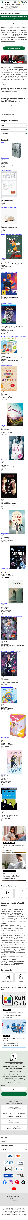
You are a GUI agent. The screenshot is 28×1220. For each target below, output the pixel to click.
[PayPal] (19, 1169)
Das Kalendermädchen (6, 170)
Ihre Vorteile (4, 1150)
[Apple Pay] (8, 1169)
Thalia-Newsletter (9, 951)
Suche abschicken (9, 9)
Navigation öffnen (2, 7)
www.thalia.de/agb (19, 963)
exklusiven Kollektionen (15, 935)
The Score (4, 774)
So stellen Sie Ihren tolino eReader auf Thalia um (14, 17)
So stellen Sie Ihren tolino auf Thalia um (14, 839)
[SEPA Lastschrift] (9, 1163)
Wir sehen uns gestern (6, 365)
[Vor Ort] (15, 2)
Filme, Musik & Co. (7, 893)
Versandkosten (22, 1214)
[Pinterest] (17, 1182)
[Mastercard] (18, 1156)
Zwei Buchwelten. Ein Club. (14, 1006)
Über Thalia (4, 1137)
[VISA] (10, 1156)
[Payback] (8, 1176)
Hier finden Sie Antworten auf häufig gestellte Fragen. (14, 40)
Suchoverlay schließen (14, 6)
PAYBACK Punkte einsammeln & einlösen (14, 1034)
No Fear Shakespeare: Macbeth (9, 787)
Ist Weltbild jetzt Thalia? (8, 114)
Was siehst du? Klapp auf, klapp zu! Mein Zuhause (13, 336)
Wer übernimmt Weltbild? (8, 110)
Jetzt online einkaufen (14, 48)
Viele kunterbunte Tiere (7, 687)
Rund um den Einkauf (7, 1145)
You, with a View (5, 737)
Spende (20, 977)
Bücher (20, 893)
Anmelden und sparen (14, 1094)
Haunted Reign (5, 158)
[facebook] (5, 1182)
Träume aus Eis (5, 533)
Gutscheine (4, 133)
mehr (2, 142)
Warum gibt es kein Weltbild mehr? (11, 106)
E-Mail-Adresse (5, 1086)
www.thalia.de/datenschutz (11, 964)
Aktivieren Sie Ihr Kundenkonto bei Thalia (14, 867)
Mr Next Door (5, 459)
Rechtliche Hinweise (14, 1082)
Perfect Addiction (5, 568)
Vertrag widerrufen (14, 1133)
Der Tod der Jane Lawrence (8, 472)
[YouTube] (14, 1189)
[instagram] (11, 1182)
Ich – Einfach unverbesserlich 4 (9, 272)
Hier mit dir (4, 425)
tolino (2, 125)
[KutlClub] (20, 1176)
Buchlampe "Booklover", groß (8, 207)
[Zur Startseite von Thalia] (9, 2)
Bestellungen (5, 129)
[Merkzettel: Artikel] (22, 2)
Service (3, 1141)
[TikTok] (23, 1182)
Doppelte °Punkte (7, 977)
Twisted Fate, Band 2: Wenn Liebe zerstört (11, 651)
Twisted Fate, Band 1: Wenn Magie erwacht (12, 616)
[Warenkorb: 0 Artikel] (25, 2)
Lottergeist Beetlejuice (6, 303)
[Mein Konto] (18, 2)
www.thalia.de (13, 913)
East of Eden (4, 603)
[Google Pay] (20, 1163)
